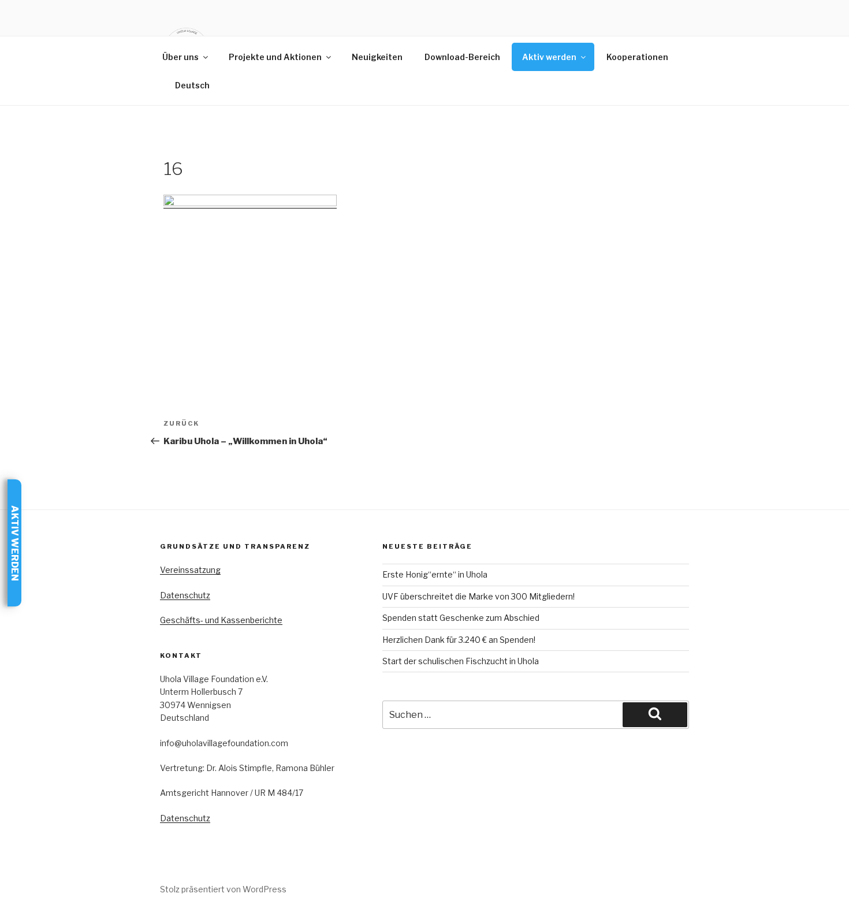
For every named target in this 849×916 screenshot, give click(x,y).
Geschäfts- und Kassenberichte (221, 620)
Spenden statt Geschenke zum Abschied (460, 618)
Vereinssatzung (190, 570)
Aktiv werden (549, 57)
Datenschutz (185, 595)
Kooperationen (637, 57)
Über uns (180, 57)
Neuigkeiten (377, 57)
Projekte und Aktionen (275, 57)
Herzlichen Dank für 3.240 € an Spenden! (458, 640)
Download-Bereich (462, 57)
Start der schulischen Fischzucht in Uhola (460, 661)
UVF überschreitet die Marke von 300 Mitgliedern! (478, 596)
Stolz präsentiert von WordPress (223, 889)
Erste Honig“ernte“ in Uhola (434, 574)
